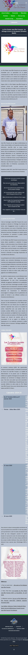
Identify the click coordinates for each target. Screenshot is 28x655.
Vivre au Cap (21, 16)
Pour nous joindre (21, 628)
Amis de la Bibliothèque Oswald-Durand (14, 608)
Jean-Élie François (5, 610)
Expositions (19, 18)
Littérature (14, 22)
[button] (26, 3)
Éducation (23, 13)
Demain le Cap (9, 18)
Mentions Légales (9, 626)
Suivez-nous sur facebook (14, 630)
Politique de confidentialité (8, 628)
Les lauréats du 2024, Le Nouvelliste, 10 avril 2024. (14, 593)
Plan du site (18, 626)
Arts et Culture (5, 13)
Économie (15, 13)
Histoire (13, 16)
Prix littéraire (13, 610)
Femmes (5, 16)
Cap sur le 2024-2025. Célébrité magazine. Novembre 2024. (14, 600)
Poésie (15, 606)
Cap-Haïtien (4, 606)
